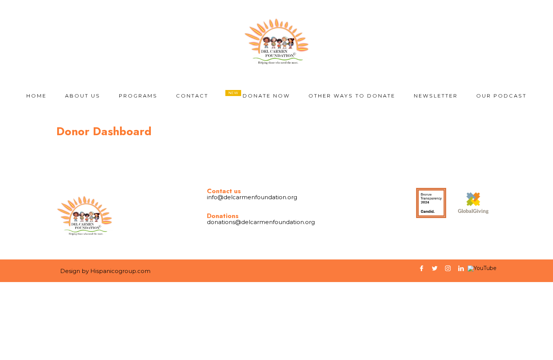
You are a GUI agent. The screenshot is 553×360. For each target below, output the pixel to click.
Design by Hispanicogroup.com (105, 271)
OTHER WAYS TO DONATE (351, 96)
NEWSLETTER (436, 96)
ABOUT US (82, 96)
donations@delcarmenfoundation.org (261, 222)
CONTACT (192, 96)
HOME (36, 96)
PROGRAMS (138, 96)
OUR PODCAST (501, 96)
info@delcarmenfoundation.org (252, 197)
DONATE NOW (266, 96)
